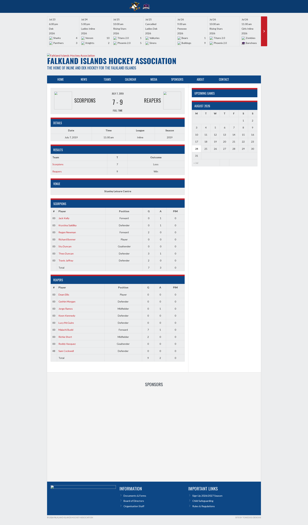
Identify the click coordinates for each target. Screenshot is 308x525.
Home (60, 79)
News (84, 79)
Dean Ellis (63, 294)
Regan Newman (67, 232)
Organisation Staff (134, 506)
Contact (224, 79)
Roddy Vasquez (67, 343)
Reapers (57, 171)
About (200, 79)
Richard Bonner (67, 239)
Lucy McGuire (66, 322)
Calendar (130, 79)
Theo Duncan (66, 253)
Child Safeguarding (202, 500)
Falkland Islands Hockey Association (111, 60)
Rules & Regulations (203, 506)
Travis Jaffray (65, 260)
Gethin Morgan (66, 301)
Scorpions (57, 164)
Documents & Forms (135, 495)
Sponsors (177, 79)
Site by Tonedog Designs (248, 517)
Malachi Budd (65, 329)
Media (153, 79)
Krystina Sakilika (67, 225)
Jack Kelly (63, 218)
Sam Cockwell (66, 350)
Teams (107, 79)
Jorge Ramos (65, 308)
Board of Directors (134, 500)
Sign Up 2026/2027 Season (207, 495)
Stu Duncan (64, 246)
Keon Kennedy (66, 315)
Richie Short (65, 336)
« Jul (196, 162)
